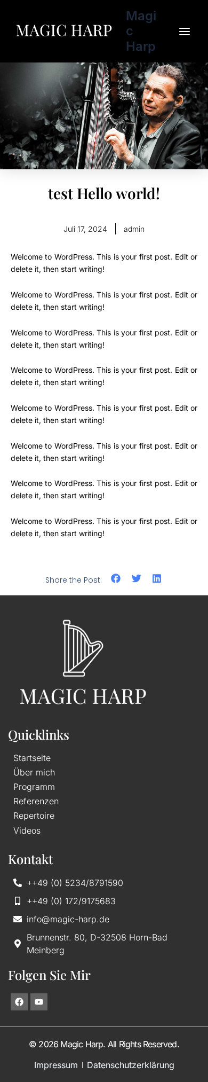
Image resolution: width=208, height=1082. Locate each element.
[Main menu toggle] (184, 31)
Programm (34, 787)
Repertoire (33, 816)
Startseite (32, 758)
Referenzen (36, 801)
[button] (116, 579)
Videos (27, 831)
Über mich (34, 772)
